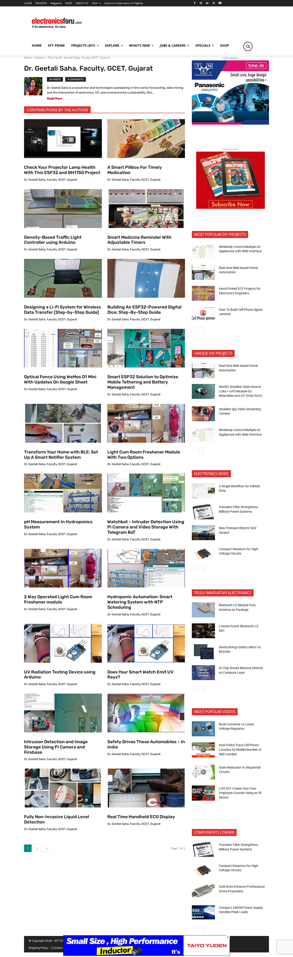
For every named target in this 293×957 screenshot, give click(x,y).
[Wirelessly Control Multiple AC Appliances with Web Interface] (203, 251)
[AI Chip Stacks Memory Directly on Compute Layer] (203, 672)
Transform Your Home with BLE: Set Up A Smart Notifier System (61, 454)
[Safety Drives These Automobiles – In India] (146, 713)
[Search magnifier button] (248, 46)
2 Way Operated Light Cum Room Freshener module (58, 599)
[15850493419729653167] (230, 207)
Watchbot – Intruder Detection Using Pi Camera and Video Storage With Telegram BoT (145, 527)
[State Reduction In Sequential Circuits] (203, 772)
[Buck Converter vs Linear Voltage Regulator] (203, 728)
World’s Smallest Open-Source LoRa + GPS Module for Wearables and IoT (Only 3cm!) (240, 391)
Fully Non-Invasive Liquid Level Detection (56, 819)
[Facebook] (194, 3)
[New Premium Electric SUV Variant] (203, 532)
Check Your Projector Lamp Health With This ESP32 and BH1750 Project (62, 170)
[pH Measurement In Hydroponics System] (63, 493)
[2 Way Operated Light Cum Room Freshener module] (63, 568)
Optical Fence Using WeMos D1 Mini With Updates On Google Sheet (60, 379)
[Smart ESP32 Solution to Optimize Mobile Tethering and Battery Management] (146, 348)
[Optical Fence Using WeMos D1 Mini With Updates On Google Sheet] (63, 348)
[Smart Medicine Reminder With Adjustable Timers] (146, 208)
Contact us (59, 947)
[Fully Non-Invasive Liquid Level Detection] (63, 788)
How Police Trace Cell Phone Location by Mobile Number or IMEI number (240, 749)
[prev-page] (195, 330)
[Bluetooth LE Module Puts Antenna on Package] (203, 609)
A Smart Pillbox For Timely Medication (134, 170)
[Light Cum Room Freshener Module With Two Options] (146, 423)
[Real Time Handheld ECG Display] (146, 788)
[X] (213, 3)
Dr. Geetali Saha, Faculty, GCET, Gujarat (50, 179)
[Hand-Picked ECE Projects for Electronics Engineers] (203, 293)
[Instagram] (200, 3)
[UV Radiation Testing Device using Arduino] (63, 643)
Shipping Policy (39, 947)
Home (28, 57)
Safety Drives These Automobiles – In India (146, 744)
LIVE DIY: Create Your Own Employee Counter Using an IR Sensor (240, 793)
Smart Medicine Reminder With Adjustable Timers (139, 240)
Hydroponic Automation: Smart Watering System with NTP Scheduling (139, 602)
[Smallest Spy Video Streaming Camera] (203, 413)
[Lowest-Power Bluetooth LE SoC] (203, 630)
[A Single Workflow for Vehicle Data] (203, 490)
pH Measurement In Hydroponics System (58, 524)
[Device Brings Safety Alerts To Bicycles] (203, 651)
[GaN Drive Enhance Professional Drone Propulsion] (203, 891)
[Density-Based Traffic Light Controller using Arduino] (63, 208)
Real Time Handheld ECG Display (141, 816)
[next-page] (47, 848)
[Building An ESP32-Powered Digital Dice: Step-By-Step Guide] (146, 278)
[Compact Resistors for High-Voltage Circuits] (203, 553)
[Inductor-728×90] (146, 955)
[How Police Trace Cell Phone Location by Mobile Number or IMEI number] (203, 749)
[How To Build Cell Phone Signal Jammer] (203, 314)
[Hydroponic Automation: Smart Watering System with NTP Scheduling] (146, 568)
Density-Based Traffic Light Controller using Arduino (52, 240)
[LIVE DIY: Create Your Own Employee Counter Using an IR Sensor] (203, 793)
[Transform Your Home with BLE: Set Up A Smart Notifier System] (63, 423)
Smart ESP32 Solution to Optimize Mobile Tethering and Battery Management (142, 382)
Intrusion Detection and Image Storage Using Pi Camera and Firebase (56, 747)
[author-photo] (35, 89)
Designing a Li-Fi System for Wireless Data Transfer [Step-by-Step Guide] (62, 309)
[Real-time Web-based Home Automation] (203, 272)
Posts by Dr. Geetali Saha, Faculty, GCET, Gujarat (79, 57)
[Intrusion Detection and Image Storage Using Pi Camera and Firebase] (63, 713)
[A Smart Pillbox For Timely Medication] (146, 138)
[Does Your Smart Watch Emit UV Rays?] (146, 643)
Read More (54, 98)
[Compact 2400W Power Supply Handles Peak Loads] (203, 912)
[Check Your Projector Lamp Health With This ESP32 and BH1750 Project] (63, 138)
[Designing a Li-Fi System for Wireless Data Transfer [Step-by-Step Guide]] (63, 278)
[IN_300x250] (230, 123)
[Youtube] (220, 3)
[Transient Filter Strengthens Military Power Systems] (203, 511)
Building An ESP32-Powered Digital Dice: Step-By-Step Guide (144, 309)
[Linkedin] (207, 3)
